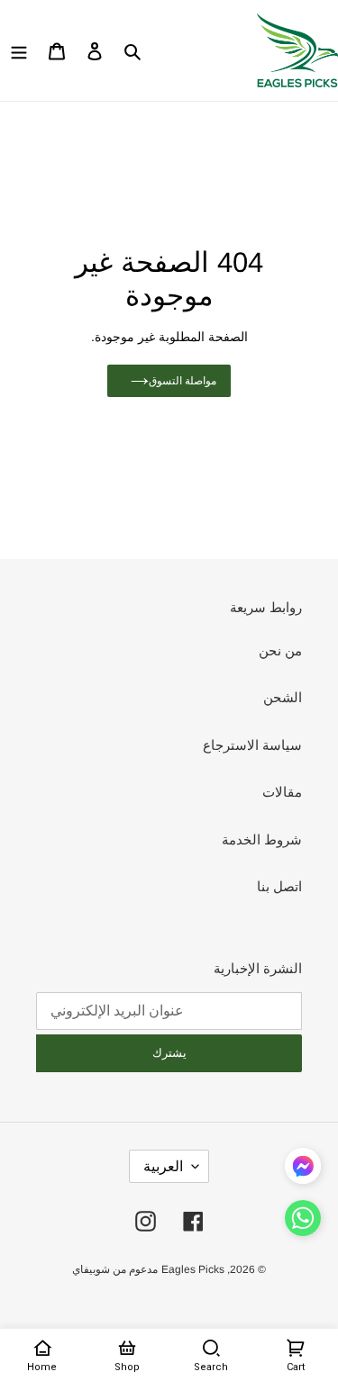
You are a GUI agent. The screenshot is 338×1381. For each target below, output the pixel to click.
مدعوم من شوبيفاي (115, 1269)
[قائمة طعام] (19, 51)
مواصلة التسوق (183, 381)
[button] (303, 1221)
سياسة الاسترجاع (252, 745)
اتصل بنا (279, 886)
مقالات (282, 791)
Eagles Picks (192, 1269)
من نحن (280, 650)
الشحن (282, 697)
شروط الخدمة (262, 839)
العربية (163, 1166)
